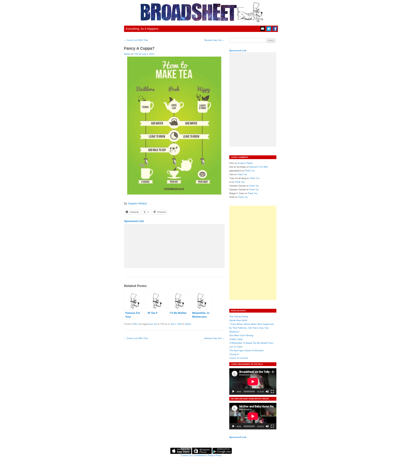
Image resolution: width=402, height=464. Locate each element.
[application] (252, 381)
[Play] (233, 391)
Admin (127, 54)
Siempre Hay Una (214, 40)
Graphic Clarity (236, 339)
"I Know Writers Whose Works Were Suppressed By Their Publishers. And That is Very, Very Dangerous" (251, 328)
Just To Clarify (235, 347)
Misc (135, 324)
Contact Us (186, 455)
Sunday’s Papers (245, 163)
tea (155, 324)
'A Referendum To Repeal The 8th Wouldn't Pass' (251, 343)
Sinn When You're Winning (241, 335)
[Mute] (267, 391)
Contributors (200, 455)
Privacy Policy (214, 455)
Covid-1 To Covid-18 (238, 358)
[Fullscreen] (272, 391)
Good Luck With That (136, 40)
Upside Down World (238, 320)
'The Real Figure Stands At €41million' (246, 350)
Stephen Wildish (137, 203)
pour (151, 324)
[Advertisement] (174, 246)
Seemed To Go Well (258, 167)
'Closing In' (234, 354)
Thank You (250, 170)
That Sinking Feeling (238, 316)
